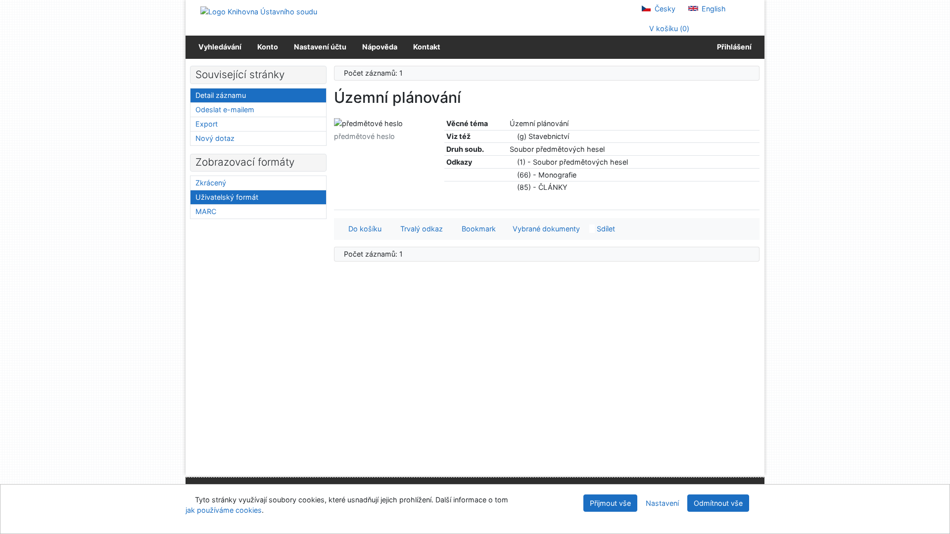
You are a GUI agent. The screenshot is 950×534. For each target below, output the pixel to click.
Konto (267, 47)
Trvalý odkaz (419, 228)
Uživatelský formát (226, 197)
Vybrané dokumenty (545, 228)
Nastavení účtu (320, 47)
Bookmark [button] (477, 228)
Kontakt (426, 47)
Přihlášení (733, 47)
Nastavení (662, 503)
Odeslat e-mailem (224, 109)
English (713, 8)
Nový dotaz (215, 138)
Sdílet (605, 228)
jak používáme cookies (224, 510)
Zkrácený (210, 182)
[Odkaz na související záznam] (512, 136)
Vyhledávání (219, 47)
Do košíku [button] (362, 228)
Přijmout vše (610, 503)
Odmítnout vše (718, 503)
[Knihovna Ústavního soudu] (258, 11)
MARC (205, 211)
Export (206, 124)
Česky (664, 8)
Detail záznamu (220, 95)
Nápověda (379, 47)
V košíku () (668, 28)
